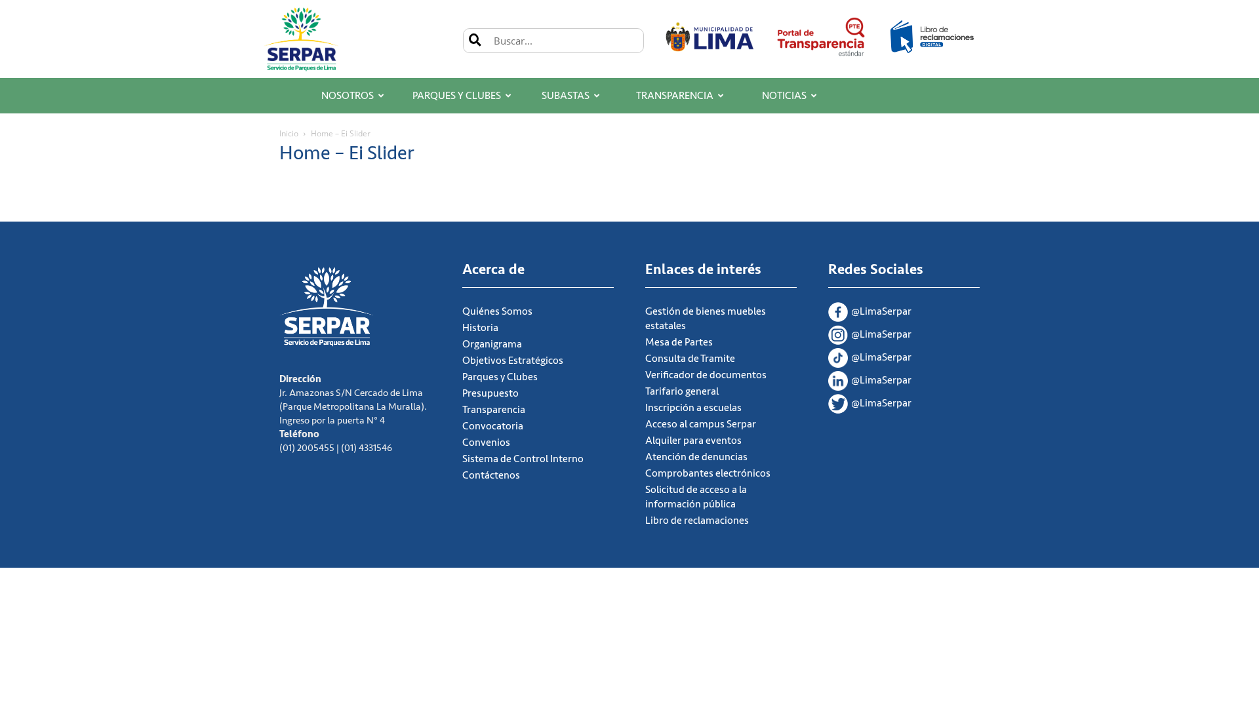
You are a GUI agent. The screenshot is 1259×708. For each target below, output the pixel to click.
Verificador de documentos (706, 375)
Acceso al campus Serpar (700, 424)
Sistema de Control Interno (523, 458)
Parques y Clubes (456, 95)
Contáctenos (491, 475)
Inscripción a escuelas (693, 407)
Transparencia (674, 95)
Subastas (566, 95)
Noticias (784, 95)
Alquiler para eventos (693, 440)
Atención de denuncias (696, 456)
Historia (480, 327)
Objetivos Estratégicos (512, 360)
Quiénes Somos (497, 311)
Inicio (288, 133)
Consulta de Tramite (690, 358)
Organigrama (492, 344)
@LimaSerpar (881, 311)
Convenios (486, 442)
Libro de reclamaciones (697, 520)
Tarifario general (682, 391)
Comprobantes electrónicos (707, 473)
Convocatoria (492, 426)
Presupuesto (490, 393)
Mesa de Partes (679, 342)
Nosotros (347, 95)
